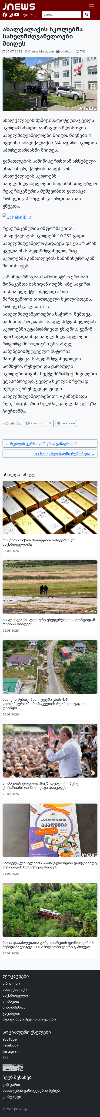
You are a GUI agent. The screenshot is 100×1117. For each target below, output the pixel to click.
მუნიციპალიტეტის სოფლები (29, 1019)
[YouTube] (16, 15)
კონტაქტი (12, 1096)
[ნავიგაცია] (91, 6)
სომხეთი (11, 1001)
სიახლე (66, 51)
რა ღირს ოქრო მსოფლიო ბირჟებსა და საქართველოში (39, 542)
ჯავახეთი (11, 1013)
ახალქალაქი (15, 989)
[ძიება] (86, 14)
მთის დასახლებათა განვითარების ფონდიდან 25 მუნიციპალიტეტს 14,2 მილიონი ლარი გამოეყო (48, 944)
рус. (25, 15)
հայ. (34, 15)
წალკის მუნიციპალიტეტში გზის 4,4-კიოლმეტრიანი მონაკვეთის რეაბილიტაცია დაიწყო (44, 703)
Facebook (36, 423)
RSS (5, 1057)
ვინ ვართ (11, 1084)
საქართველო (15, 995)
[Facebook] (5, 15)
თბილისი (11, 983)
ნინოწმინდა (14, 1007)
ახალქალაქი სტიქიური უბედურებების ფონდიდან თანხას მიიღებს (49, 621)
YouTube (10, 1039)
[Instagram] (11, 15)
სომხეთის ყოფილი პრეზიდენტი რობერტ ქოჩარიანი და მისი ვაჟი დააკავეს (41, 785)
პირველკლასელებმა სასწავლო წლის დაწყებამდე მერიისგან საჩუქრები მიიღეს (50, 864)
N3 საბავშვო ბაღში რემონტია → (64, 453)
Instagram (11, 1051)
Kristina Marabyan (41, 51)
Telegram (67, 423)
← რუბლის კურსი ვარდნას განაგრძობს (42, 443)
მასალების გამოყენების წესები (32, 1090)
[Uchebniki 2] (17, 217)
